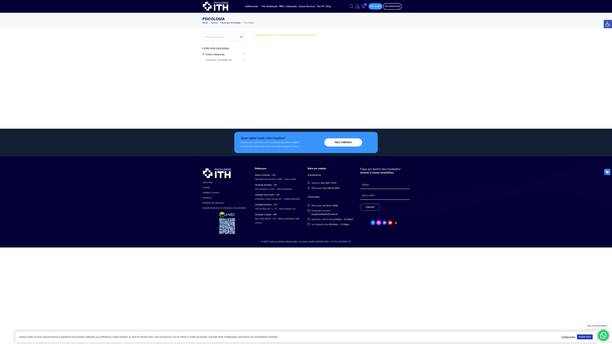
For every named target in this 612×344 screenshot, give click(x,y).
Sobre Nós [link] (207, 182)
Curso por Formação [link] (231, 22)
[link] (608, 24)
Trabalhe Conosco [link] (211, 192)
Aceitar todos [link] (585, 337)
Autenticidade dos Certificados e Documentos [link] (224, 208)
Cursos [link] (214, 22)
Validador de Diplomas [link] (213, 202)
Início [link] (205, 22)
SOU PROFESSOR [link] (392, 6)
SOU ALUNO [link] (375, 6)
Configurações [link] (568, 337)
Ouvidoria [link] (207, 197)
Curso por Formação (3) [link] (219, 59)
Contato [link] (206, 187)
